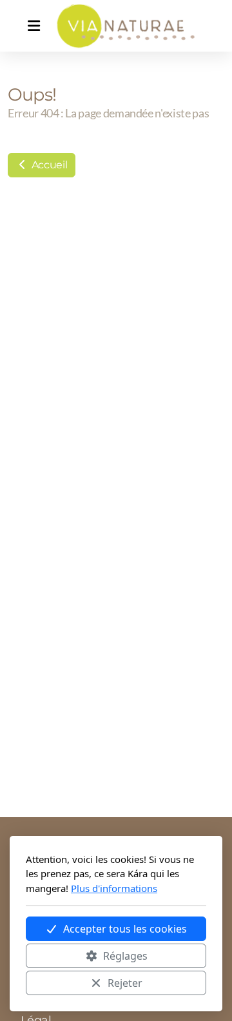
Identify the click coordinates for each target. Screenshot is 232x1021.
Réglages (125, 956)
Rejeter (125, 983)
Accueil (48, 165)
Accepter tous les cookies (125, 929)
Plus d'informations (114, 888)
